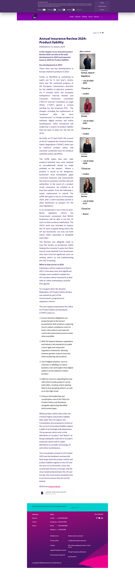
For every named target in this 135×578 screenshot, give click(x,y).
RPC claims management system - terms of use (79, 546)
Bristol (85, 214)
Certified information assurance (77, 540)
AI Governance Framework (57, 555)
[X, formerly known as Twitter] (98, 33)
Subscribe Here (75, 507)
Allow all (102, 2)
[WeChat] (99, 519)
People (72, 16)
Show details (79, 9)
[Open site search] (102, 16)
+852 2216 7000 (62, 522)
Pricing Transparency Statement (77, 552)
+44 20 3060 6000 (62, 518)
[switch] (54, 10)
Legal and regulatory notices (58, 550)
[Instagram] (97, 518)
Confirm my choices (102, 6)
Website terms (54, 536)
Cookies (52, 545)
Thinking (84, 16)
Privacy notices (54, 540)
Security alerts (72, 556)
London (86, 93)
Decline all (102, 9)
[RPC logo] (34, 16)
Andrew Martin (54, 486)
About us (96, 16)
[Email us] (100, 33)
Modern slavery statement (75, 536)
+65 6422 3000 (62, 529)
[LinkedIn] (102, 33)
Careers (90, 16)
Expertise (77, 16)
